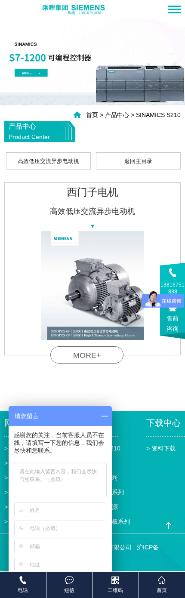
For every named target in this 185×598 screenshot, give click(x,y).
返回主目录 (138, 161)
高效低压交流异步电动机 (48, 161)
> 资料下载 (161, 448)
